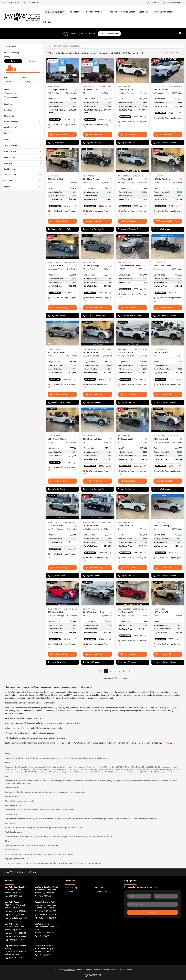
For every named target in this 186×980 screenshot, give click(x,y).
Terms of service (102, 891)
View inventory (71, 887)
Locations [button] (143, 12)
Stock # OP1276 (89, 263)
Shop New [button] (74, 12)
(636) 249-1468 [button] (15, 958)
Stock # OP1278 (124, 263)
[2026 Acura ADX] (62, 160)
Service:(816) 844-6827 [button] (18, 936)
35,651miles (71, 356)
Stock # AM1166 (89, 609)
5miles (144, 442)
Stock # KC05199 (124, 609)
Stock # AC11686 (54, 522)
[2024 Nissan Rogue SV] (167, 506)
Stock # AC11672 (124, 349)
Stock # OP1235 (159, 263)
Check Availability (60, 134)
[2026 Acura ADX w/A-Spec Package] (132, 70)
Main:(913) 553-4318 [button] (47, 911)
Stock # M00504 (124, 86)
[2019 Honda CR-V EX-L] (97, 70)
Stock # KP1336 (159, 86)
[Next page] (129, 671)
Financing (112, 12)
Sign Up (153, 912)
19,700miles (142, 269)
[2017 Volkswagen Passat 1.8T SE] (132, 246)
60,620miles (71, 442)
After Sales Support (163, 12)
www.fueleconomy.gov (22, 783)
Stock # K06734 (159, 609)
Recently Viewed (173, 2)
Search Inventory (56, 12)
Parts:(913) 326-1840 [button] (47, 918)
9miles (179, 356)
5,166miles (72, 616)
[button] (12, 2)
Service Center (128, 12)
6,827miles (177, 442)
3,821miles (72, 529)
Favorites (153, 2)
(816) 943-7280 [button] (33, 2)
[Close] (180, 33)
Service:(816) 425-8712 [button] (18, 914)
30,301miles (177, 269)
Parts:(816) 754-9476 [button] (18, 940)
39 (124, 671)
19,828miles (177, 183)
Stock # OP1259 (159, 522)
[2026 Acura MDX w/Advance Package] (62, 246)
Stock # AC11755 (89, 349)
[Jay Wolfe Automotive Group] (22, 17)
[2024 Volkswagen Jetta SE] (97, 593)
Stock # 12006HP (54, 86)
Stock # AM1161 (54, 436)
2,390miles (107, 269)
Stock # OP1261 (89, 436)
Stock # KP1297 (124, 176)
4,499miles (142, 356)
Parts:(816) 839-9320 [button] (18, 918)
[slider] (4, 72)
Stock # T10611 (89, 86)
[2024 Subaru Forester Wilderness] (167, 246)
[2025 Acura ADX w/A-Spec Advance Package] (132, 333)
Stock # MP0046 (89, 522)
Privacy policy (70, 891)
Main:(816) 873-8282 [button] (17, 911)
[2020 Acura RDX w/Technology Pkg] (97, 506)
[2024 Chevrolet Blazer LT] (97, 420)
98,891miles (177, 93)
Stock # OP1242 (54, 349)
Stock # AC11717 (54, 609)
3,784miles (142, 616)
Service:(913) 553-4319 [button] (48, 914)
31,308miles (106, 442)
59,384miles (106, 529)
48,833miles (177, 529)
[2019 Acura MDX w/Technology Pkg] (167, 70)
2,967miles (72, 269)
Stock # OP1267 (89, 176)
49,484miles (106, 616)
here (44, 854)
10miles (73, 183)
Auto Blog (47, 22)
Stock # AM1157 (159, 176)
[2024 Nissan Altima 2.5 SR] (62, 420)
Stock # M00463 (124, 522)
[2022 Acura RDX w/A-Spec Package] (132, 160)
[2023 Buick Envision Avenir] (62, 333)
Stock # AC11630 (159, 436)
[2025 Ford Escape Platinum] (97, 160)
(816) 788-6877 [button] (45, 936)
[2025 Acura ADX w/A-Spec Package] (97, 333)
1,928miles (107, 356)
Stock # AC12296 (54, 263)
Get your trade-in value (109, 34)
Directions (99, 887)
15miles (178, 616)
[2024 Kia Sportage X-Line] (167, 160)
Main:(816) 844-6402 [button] (17, 933)
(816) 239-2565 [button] (45, 955)
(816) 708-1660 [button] (15, 896)
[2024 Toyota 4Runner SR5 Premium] (62, 70)
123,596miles (141, 183)
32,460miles (71, 93)
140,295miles (106, 93)
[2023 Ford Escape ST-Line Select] (97, 246)
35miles (143, 93)
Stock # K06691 (159, 349)
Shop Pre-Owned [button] (94, 12)
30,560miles (106, 183)
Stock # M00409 (124, 436)
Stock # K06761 (53, 176)
